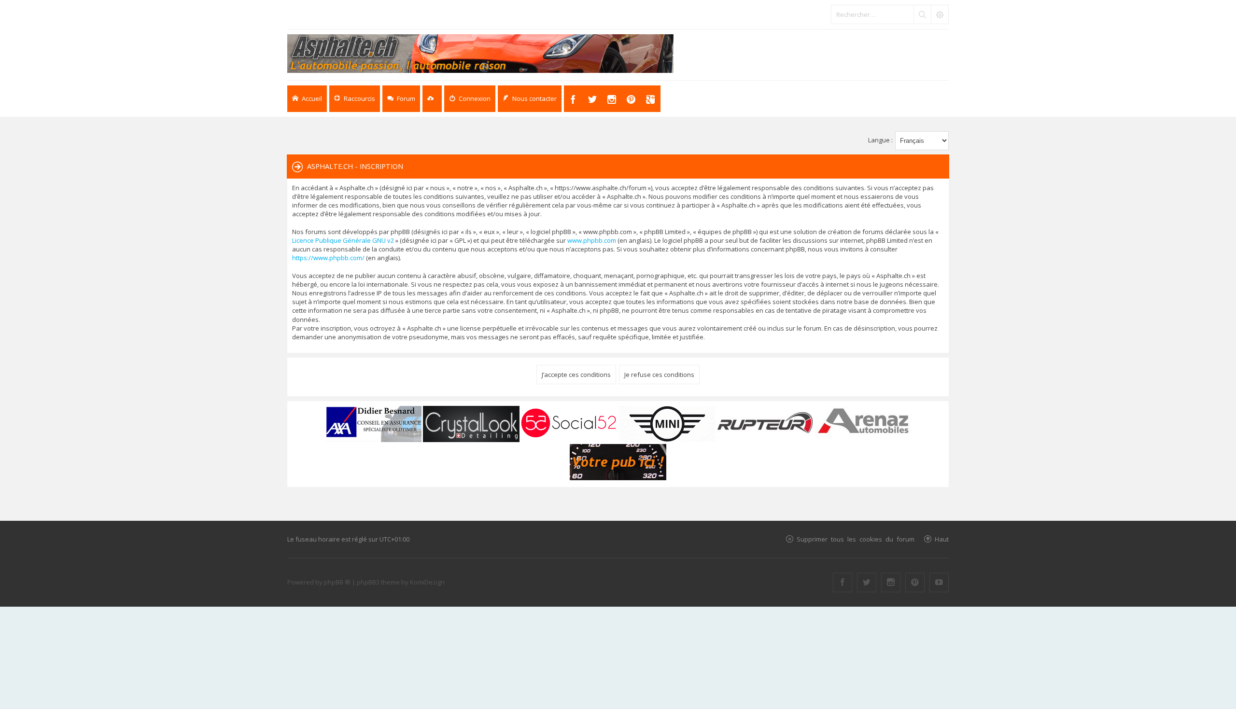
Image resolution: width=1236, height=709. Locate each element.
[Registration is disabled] (432, 98)
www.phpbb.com (591, 240)
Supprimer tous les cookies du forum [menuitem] (855, 539)
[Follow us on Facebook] (842, 582)
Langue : (880, 140)
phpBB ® (337, 582)
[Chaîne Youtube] (939, 582)
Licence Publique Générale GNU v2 (343, 240)
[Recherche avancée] (939, 14)
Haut (942, 539)
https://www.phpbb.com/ (328, 257)
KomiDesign (427, 582)
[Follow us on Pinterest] (915, 582)
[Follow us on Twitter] (866, 582)
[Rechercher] (922, 14)
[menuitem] (469, 98)
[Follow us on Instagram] (890, 582)
